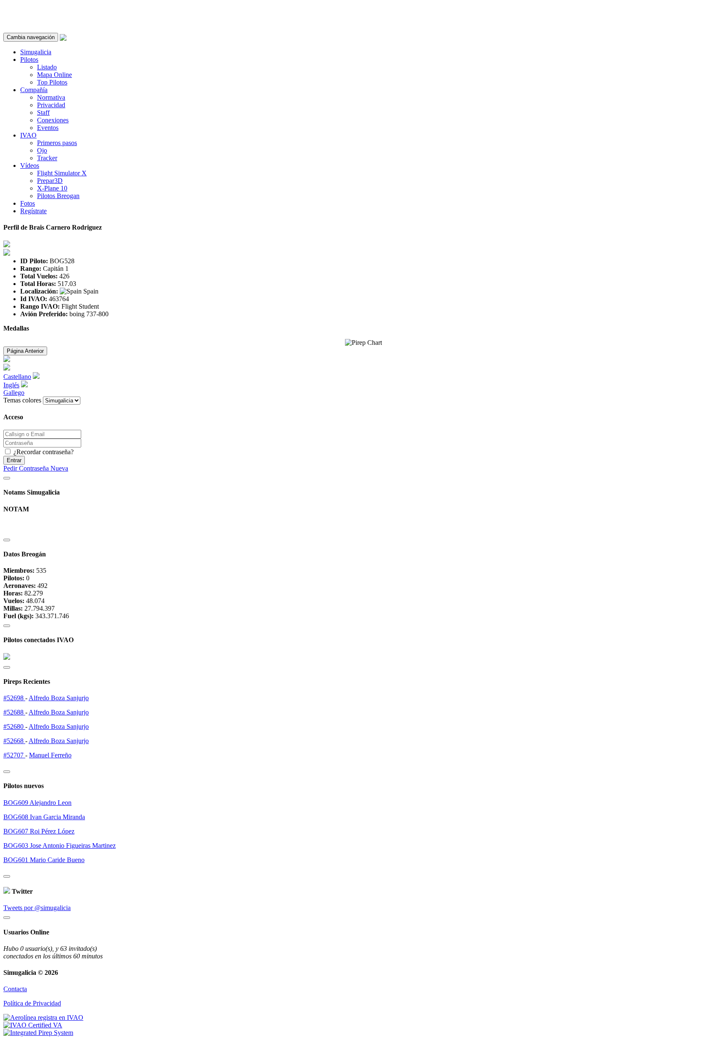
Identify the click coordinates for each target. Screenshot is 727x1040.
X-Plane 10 (52, 188)
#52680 (14, 726)
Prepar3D (50, 180)
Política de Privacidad (32, 1003)
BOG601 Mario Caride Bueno (44, 859)
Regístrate (33, 210)
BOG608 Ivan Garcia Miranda (44, 816)
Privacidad (51, 104)
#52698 (14, 697)
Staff (43, 112)
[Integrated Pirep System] (38, 1032)
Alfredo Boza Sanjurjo (59, 697)
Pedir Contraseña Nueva (35, 468)
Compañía (34, 89)
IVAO (28, 135)
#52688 (14, 712)
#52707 (14, 755)
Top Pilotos (52, 82)
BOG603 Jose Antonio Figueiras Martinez (59, 845)
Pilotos (29, 59)
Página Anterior (25, 351)
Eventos (47, 127)
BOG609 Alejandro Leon (37, 802)
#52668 (14, 740)
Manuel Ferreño (50, 755)
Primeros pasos (57, 142)
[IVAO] (32, 1025)
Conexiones (53, 120)
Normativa (51, 97)
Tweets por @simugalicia (37, 907)
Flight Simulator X (62, 173)
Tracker (47, 157)
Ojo (42, 150)
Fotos (27, 203)
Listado (47, 67)
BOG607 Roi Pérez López (38, 831)
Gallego (13, 392)
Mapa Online (54, 74)
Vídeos (29, 165)
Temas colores (22, 400)
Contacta (15, 988)
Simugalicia (35, 52)
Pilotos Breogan (58, 195)
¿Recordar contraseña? (43, 451)
